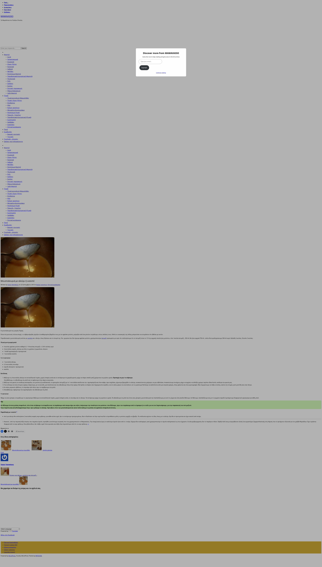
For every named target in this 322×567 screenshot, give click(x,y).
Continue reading (161, 72)
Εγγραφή (144, 68)
